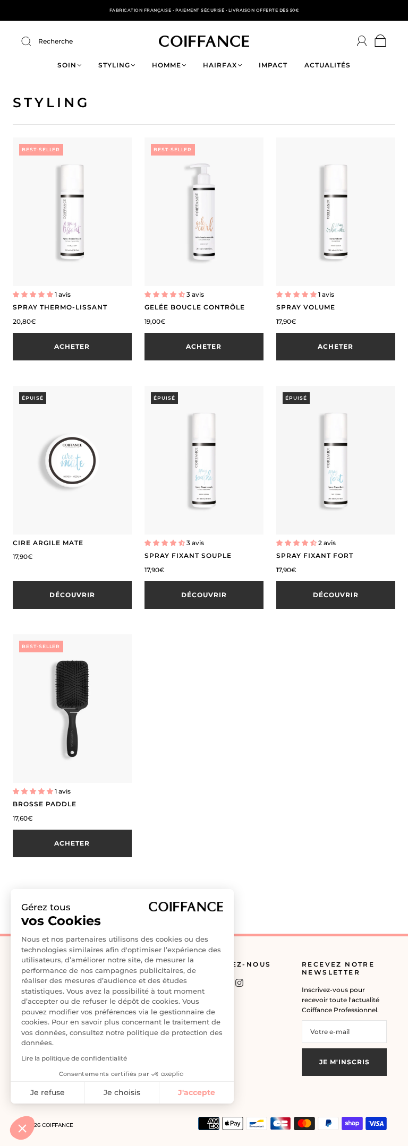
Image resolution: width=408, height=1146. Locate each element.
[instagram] (239, 983)
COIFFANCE (57, 1125)
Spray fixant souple (188, 555)
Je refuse (47, 1092)
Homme (166, 65)
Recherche (55, 41)
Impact (273, 65)
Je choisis (122, 1092)
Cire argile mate (48, 543)
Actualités (327, 65)
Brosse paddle (44, 804)
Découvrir (72, 595)
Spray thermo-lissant (60, 307)
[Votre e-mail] (344, 1031)
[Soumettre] (33, 41)
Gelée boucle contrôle (194, 307)
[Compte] (362, 41)
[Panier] (381, 43)
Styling (114, 65)
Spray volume (305, 307)
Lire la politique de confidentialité (74, 1058)
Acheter (72, 346)
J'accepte (196, 1092)
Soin (66, 65)
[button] (22, 1128)
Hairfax (220, 65)
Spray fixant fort (314, 555)
